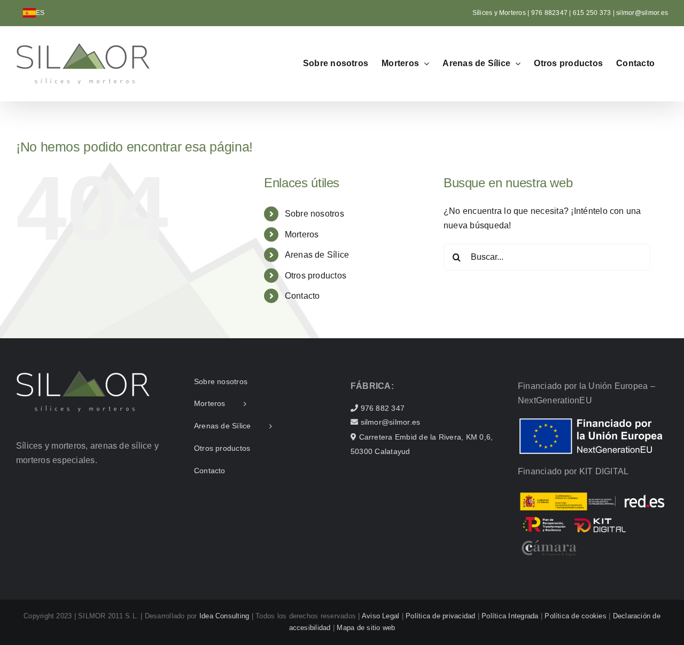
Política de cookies (576, 616)
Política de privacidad (440, 616)
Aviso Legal (381, 616)
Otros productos (316, 275)
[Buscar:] (547, 256)
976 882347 (550, 13)
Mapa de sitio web (366, 628)
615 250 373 (592, 13)
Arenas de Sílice (317, 254)
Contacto (302, 295)
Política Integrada (509, 616)
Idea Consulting (224, 616)
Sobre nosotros (314, 213)
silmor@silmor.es (642, 13)
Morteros (302, 234)
